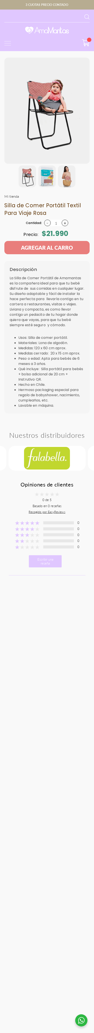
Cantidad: (34, 223)
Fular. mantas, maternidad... (22, 16)
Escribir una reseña (45, 561)
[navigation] (27, 176)
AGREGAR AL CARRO (47, 247)
